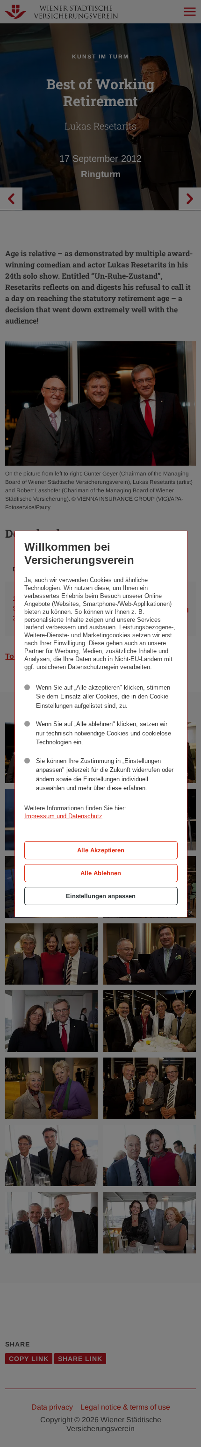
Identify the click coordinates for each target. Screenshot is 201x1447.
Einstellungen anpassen (101, 896)
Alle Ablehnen (100, 873)
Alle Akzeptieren (100, 850)
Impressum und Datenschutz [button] (63, 816)
